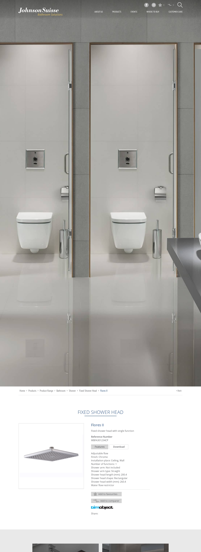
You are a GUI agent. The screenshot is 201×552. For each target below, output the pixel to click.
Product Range (46, 390)
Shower (72, 390)
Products (116, 11)
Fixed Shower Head (88, 390)
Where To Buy (153, 11)
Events (134, 11)
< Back (178, 390)
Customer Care (176, 11)
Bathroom (61, 390)
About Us (98, 11)
